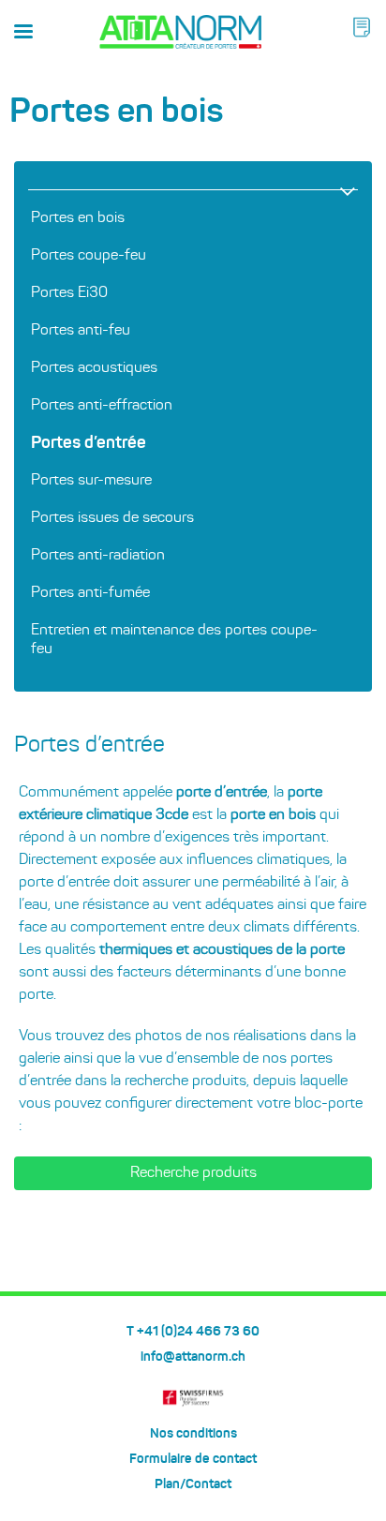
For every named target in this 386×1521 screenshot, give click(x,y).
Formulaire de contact (193, 1459)
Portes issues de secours (112, 518)
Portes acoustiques (94, 368)
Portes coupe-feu (88, 255)
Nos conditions (193, 1433)
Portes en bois (78, 218)
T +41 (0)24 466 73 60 (193, 1331)
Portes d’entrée (88, 443)
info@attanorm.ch (193, 1357)
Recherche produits (193, 1173)
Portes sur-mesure (91, 480)
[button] (361, 27)
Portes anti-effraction (101, 405)
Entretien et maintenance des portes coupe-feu (174, 640)
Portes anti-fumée (90, 593)
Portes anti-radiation (98, 555)
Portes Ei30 (69, 293)
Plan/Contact (193, 1484)
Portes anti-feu (80, 330)
